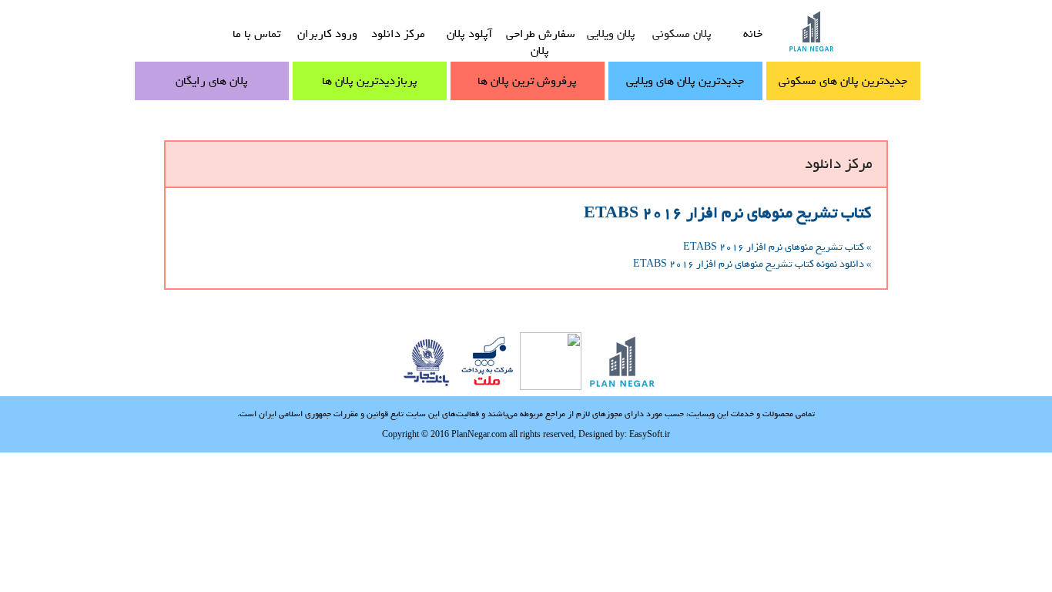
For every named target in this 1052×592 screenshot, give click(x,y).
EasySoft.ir (649, 434)
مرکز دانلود (398, 33)
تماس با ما (256, 33)
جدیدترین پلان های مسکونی (843, 80)
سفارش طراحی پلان (540, 42)
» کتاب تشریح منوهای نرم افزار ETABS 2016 (777, 247)
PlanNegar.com (479, 434)
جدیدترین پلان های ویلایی (685, 80)
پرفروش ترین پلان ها (527, 80)
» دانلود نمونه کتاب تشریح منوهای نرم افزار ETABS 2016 (752, 264)
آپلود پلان (469, 33)
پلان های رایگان (212, 80)
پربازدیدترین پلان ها (369, 80)
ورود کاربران (327, 33)
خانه (752, 33)
